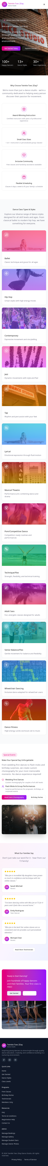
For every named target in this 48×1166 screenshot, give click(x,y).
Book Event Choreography (14, 797)
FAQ (3, 1112)
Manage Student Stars (10, 1140)
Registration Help (8, 1119)
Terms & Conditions (9, 1116)
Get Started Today (11, 48)
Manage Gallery (8, 1137)
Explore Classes (31, 48)
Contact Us (30, 993)
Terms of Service (30, 1159)
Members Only (7, 1102)
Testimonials (6, 1099)
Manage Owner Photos (10, 1144)
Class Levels (6, 1081)
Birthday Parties (37, 797)
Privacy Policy (17, 1159)
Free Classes (6, 1092)
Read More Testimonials (24, 950)
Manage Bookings (8, 1133)
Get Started (14, 993)
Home (4, 1071)
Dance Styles (6, 1078)
